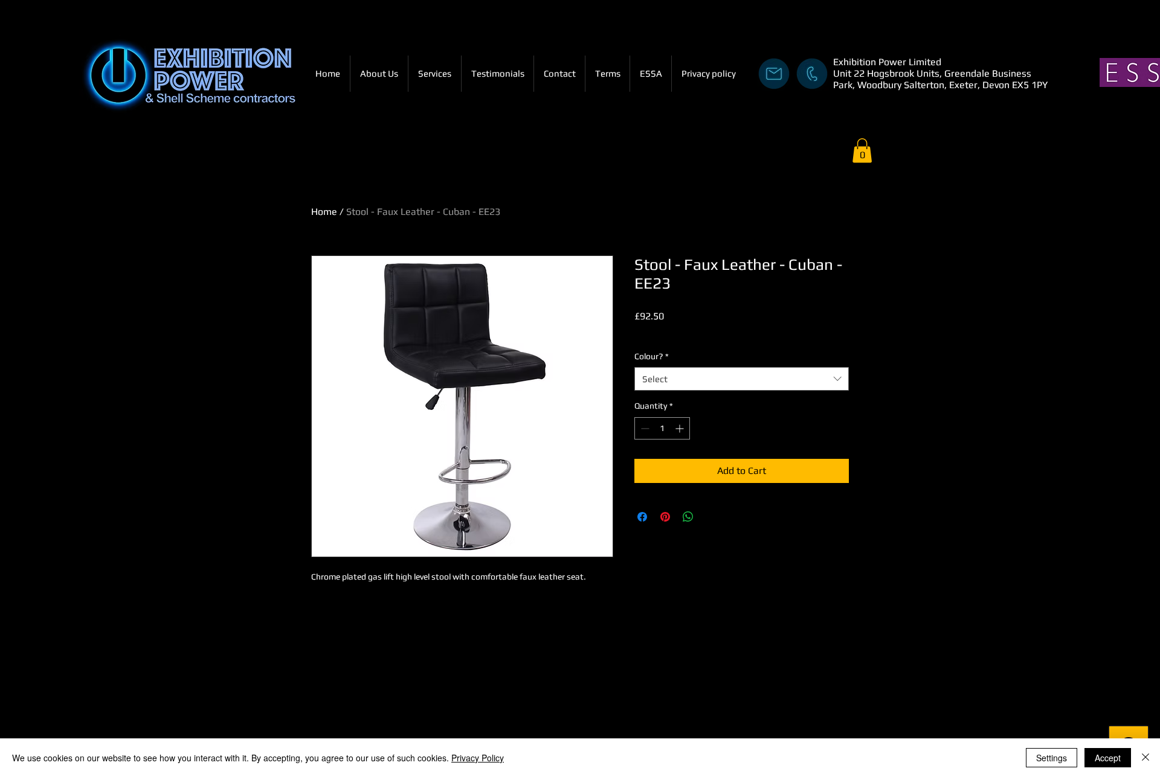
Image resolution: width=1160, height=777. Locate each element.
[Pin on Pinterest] (665, 517)
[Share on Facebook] (642, 517)
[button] (862, 150)
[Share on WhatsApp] (688, 517)
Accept (1108, 758)
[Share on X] (711, 517)
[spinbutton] (662, 428)
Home (324, 211)
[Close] (1145, 757)
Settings (1051, 758)
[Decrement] (643, 428)
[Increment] (680, 428)
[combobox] (741, 379)
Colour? (651, 356)
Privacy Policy (477, 758)
